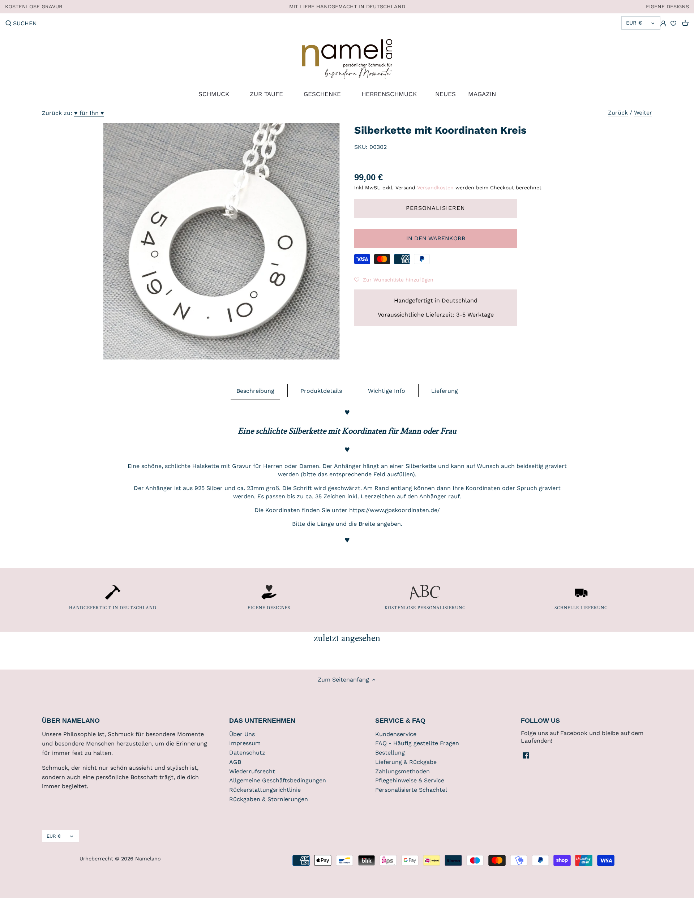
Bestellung (390, 752)
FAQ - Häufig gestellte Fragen (417, 743)
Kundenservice (395, 734)
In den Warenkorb (435, 238)
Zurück (618, 112)
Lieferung (444, 390)
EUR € (634, 23)
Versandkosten (435, 187)
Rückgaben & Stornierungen (268, 799)
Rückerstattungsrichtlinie (265, 789)
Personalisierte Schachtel (411, 789)
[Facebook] (526, 755)
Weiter (643, 112)
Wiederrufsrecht (252, 771)
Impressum (245, 743)
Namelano (148, 859)
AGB (235, 762)
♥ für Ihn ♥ (89, 112)
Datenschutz (247, 752)
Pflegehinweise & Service (409, 780)
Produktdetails (321, 390)
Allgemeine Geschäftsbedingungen (277, 780)
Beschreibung (255, 390)
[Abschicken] (8, 23)
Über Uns (242, 734)
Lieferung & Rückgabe (406, 762)
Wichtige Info (386, 390)
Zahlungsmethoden (402, 771)
